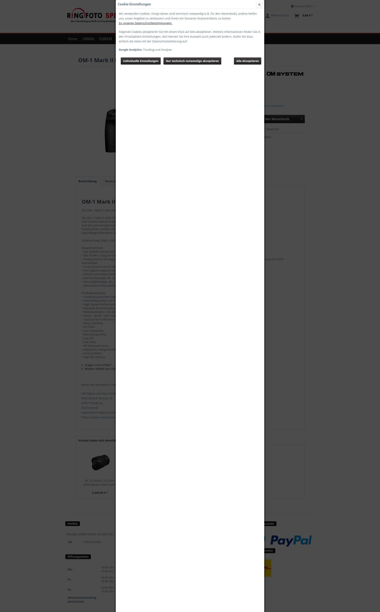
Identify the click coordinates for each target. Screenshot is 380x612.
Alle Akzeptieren (247, 61)
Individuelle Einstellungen (140, 61)
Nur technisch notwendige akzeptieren (192, 61)
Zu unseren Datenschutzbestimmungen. (145, 23)
